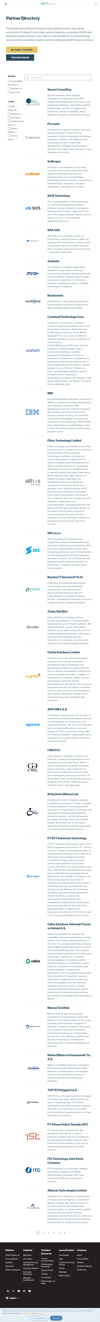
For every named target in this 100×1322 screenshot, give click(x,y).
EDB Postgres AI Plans (48, 1282)
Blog (61, 1259)
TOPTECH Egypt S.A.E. (62, 1090)
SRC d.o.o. (54, 533)
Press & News (82, 1259)
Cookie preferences (39, 1318)
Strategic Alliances (84, 1266)
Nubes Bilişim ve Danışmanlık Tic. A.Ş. (69, 1057)
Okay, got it (56, 1318)
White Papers (64, 1275)
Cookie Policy (40, 1313)
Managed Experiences (28, 1279)
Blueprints (27, 1255)
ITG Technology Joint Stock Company (65, 1160)
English (12, 1298)
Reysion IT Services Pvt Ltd (65, 577)
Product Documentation (47, 1259)
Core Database (11, 1259)
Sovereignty (64, 1255)
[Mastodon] (24, 1291)
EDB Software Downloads (47, 1265)
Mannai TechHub (58, 1007)
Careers (80, 1262)
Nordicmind (55, 295)
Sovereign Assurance (27, 1273)
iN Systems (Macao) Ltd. (63, 794)
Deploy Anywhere (12, 1270)
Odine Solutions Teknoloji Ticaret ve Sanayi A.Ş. (68, 926)
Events (62, 1268)
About (79, 1255)
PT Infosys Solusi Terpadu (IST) (67, 1124)
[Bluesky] (29, 1291)
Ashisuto (53, 261)
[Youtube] (19, 1291)
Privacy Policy (27, 1313)
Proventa (53, 123)
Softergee (54, 161)
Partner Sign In (20, 57)
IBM (50, 393)
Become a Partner (21, 49)
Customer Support (31, 1268)
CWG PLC (53, 750)
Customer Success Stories (67, 1263)
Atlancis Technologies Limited (67, 1190)
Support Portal (47, 1270)
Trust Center (46, 1277)
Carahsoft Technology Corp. (65, 316)
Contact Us (81, 1270)
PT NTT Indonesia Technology (67, 838)
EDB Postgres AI (12, 1255)
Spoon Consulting (59, 89)
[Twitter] (13, 1291)
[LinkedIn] (8, 1291)
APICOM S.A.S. (57, 709)
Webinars (63, 1272)
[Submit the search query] (28, 78)
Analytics (9, 1262)
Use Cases (27, 1259)
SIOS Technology (58, 195)
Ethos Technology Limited (64, 440)
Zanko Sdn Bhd (57, 611)
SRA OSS (53, 230)
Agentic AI (9, 1266)
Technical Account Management (30, 1263)
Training (44, 1274)
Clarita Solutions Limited (63, 652)
